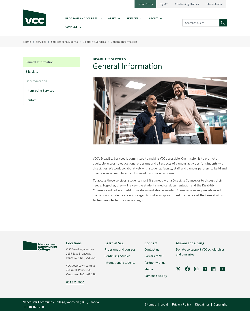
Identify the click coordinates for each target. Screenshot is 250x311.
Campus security (155, 276)
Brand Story (145, 4)
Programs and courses (120, 249)
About (153, 18)
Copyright (220, 304)
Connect (71, 26)
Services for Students (64, 41)
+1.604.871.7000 (34, 307)
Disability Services (94, 41)
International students (120, 262)
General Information (124, 41)
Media (148, 269)
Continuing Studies (187, 4)
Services (132, 18)
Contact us (151, 249)
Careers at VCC (154, 256)
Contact (31, 100)
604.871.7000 (75, 282)
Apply (112, 18)
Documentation (36, 81)
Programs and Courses (81, 18)
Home (27, 41)
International (214, 4)
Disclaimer (202, 304)
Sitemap (150, 304)
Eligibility (32, 71)
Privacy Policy (181, 304)
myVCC (164, 4)
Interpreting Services (40, 90)
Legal (164, 304)
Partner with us (154, 262)
